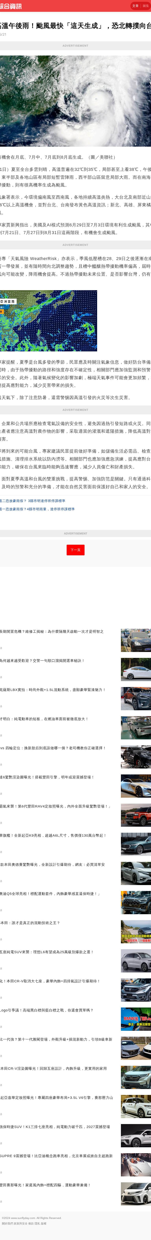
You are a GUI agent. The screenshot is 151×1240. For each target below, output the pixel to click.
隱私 (37, 1223)
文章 (135, 5)
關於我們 (7, 1223)
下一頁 (76, 550)
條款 (31, 1223)
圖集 (146, 5)
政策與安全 (21, 1223)
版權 (43, 1223)
